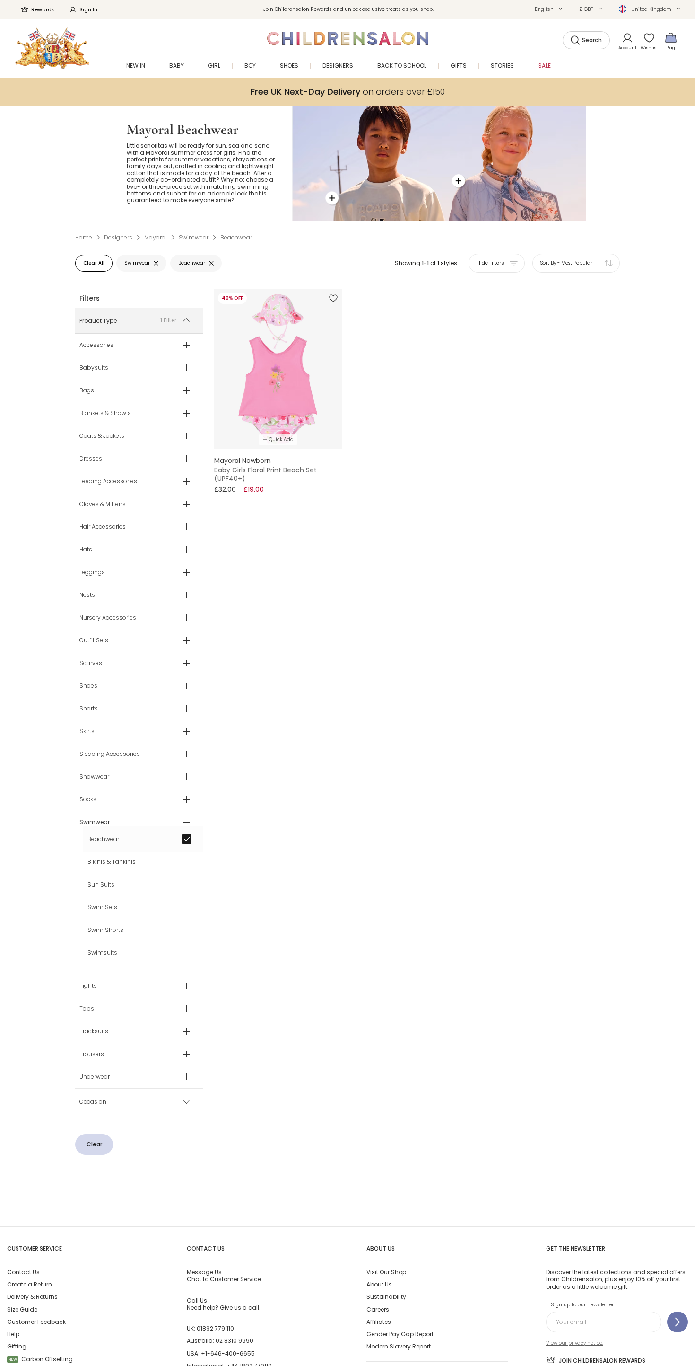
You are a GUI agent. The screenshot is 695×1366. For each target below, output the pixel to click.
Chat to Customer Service (224, 1275)
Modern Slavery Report (398, 1346)
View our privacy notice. (574, 1343)
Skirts (87, 732)
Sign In (88, 9)
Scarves (90, 663)
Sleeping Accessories (109, 754)
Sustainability (386, 1297)
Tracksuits (93, 1032)
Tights (88, 986)
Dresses (90, 459)
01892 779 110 (215, 1328)
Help (13, 1334)
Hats (85, 550)
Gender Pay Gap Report (400, 1334)
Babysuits (93, 368)
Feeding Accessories (108, 482)
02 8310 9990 (234, 1341)
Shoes (88, 686)
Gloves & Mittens (102, 504)
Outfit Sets (93, 641)
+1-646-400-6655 (228, 1353)
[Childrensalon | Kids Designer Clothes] (52, 48)
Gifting (16, 1346)
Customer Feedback (36, 1322)
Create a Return (29, 1284)
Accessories (96, 345)
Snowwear (94, 777)
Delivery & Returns (32, 1297)
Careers (377, 1309)
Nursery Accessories (107, 618)
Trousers (91, 1054)
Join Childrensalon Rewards (602, 1361)
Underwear (94, 1077)
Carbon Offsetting (41, 1359)
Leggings (92, 573)
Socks (87, 800)
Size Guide (22, 1309)
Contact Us (23, 1272)
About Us (379, 1284)
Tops (86, 1009)
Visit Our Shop (386, 1272)
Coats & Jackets (101, 436)
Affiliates (378, 1322)
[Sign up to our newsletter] (677, 1322)
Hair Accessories (102, 527)
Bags (86, 391)
